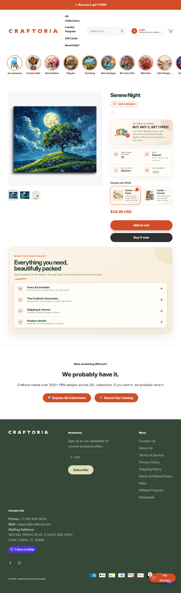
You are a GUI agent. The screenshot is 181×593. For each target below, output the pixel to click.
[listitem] (14, 65)
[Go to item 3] (36, 195)
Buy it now (141, 237)
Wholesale (146, 497)
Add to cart (141, 225)
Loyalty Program (70, 29)
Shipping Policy (150, 469)
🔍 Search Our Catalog (116, 398)
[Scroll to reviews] (112, 113)
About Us (146, 448)
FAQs (142, 483)
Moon (156, 172)
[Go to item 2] (25, 195)
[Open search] (122, 31)
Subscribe (80, 470)
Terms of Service (151, 455)
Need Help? (72, 45)
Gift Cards (71, 38)
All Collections (72, 18)
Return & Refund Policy (156, 476)
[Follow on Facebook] (10, 563)
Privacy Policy (149, 462)
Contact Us (147, 441)
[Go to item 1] (13, 195)
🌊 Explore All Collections (67, 398)
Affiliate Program (151, 490)
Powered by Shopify (36, 579)
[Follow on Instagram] (19, 563)
